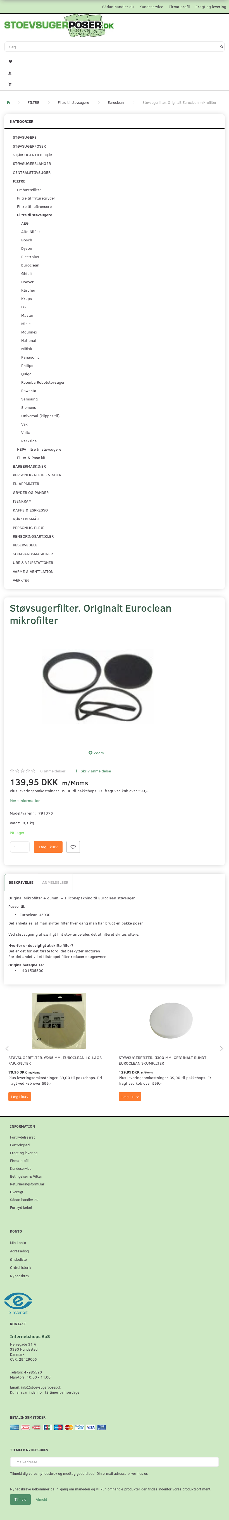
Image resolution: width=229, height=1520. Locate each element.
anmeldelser (53, 771)
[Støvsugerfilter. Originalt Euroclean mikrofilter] (98, 686)
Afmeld (41, 1499)
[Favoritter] (114, 61)
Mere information (25, 800)
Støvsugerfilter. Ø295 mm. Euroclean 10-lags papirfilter (55, 1060)
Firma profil (179, 6)
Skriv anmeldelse (95, 771)
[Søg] (221, 46)
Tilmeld (20, 1499)
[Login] (114, 72)
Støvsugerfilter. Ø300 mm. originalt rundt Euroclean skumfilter (162, 1060)
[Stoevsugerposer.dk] (59, 25)
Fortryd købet (21, 1207)
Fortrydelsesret (22, 1137)
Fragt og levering (210, 6)
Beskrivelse (21, 882)
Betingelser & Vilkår (26, 1176)
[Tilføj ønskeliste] (73, 847)
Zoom (99, 752)
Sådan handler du (118, 6)
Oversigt (16, 1191)
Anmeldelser (55, 882)
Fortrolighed (20, 1144)
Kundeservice (151, 6)
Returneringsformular (27, 1184)
